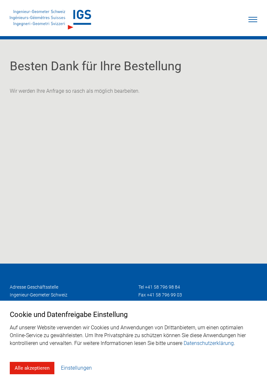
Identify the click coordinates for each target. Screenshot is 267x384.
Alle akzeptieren (32, 368)
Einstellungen (76, 368)
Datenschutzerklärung (209, 343)
